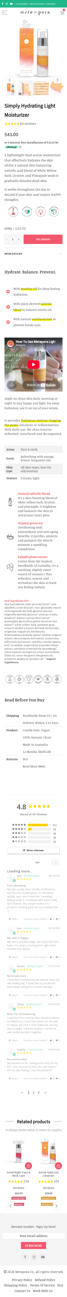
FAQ (60, 1285)
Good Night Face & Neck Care (18, 1174)
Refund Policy (45, 1280)
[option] (33, 49)
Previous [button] (9, 80)
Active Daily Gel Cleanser (49, 1174)
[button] (52, 919)
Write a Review (35, 850)
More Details (13, 253)
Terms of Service (42, 1285)
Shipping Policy (15, 1285)
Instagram (34, 1257)
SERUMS (50, 3)
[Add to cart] (28, 1165)
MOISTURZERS (37, 3)
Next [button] (57, 80)
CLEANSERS (22, 3)
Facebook (25, 1257)
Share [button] (14, 919)
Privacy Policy (22, 1280)
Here (41, 766)
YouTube (42, 1257)
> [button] (45, 1092)
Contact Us (22, 1291)
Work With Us (43, 1291)
